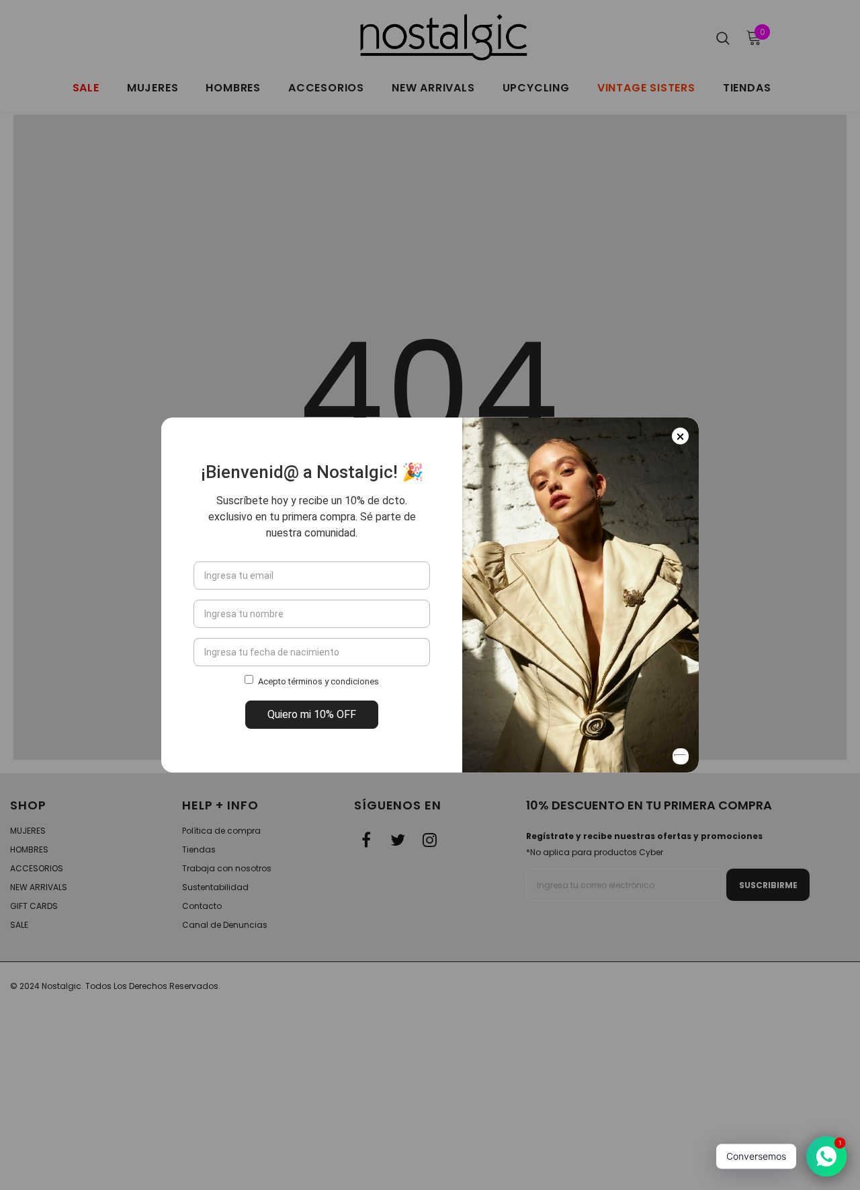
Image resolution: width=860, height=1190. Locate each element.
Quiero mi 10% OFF (311, 714)
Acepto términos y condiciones (318, 681)
